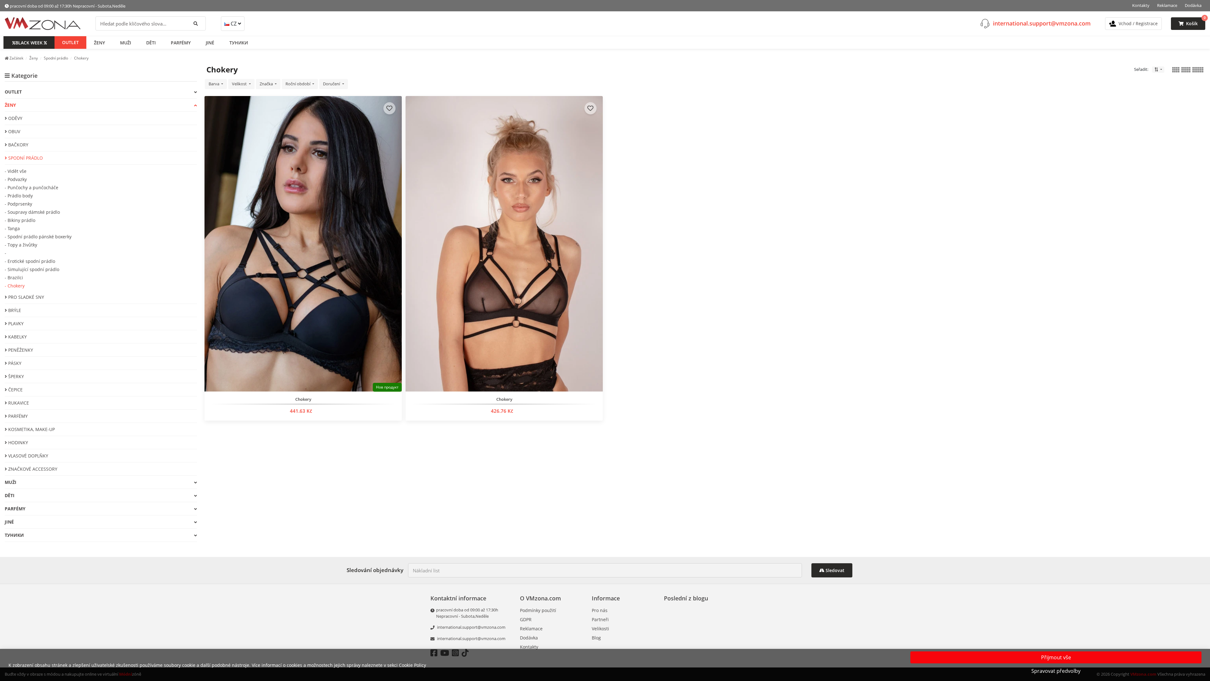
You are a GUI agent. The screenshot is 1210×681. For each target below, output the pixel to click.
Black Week (29, 43)
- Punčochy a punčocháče (31, 187)
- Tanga (12, 228)
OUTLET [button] (70, 42)
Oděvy (14, 118)
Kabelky (17, 337)
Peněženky (20, 350)
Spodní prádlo (25, 158)
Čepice (15, 390)
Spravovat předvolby (1055, 670)
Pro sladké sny (25, 297)
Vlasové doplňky (27, 456)
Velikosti (600, 629)
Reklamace (1167, 5)
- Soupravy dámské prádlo (32, 212)
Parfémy (17, 416)
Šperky (15, 376)
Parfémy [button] (181, 43)
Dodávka (1193, 5)
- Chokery (15, 286)
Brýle (14, 310)
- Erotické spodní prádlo (30, 261)
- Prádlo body (19, 196)
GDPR (526, 619)
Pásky (14, 363)
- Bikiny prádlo (20, 220)
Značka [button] (267, 84)
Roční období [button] (298, 84)
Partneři (600, 619)
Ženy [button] (99, 43)
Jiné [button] (210, 43)
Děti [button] (151, 43)
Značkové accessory (32, 469)
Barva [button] (214, 84)
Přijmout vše (1056, 657)
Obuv (13, 131)
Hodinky (17, 442)
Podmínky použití (538, 610)
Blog (596, 638)
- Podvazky (16, 179)
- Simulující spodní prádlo (32, 269)
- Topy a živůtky (21, 245)
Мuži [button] (125, 43)
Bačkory (17, 145)
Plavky (15, 323)
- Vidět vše (15, 171)
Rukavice (18, 403)
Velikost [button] (240, 84)
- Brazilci (14, 278)
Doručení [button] (332, 84)
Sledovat (834, 570)
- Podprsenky (18, 204)
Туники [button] (238, 43)
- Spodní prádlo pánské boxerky (38, 237)
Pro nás (600, 610)
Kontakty (1141, 5)
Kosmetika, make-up (31, 429)
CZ (233, 23)
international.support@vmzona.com (1042, 23)
